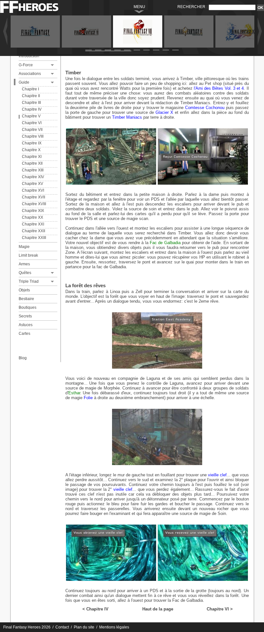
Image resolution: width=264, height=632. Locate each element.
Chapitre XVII (33, 197)
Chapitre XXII (33, 231)
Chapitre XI (32, 156)
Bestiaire (26, 299)
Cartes (24, 333)
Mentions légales (114, 627)
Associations (30, 73)
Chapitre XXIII (34, 237)
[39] (203, 183)
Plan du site (84, 627)
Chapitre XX (32, 217)
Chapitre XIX (33, 210)
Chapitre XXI (33, 224)
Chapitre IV (32, 109)
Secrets (25, 316)
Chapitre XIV (33, 177)
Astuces (26, 325)
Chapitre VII (32, 129)
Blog (23, 358)
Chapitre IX (32, 143)
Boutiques (27, 307)
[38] (111, 183)
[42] (111, 579)
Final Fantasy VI (86, 31)
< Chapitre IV (95, 609)
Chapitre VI (32, 123)
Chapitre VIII (32, 136)
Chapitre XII (32, 163)
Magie (24, 246)
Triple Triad (29, 281)
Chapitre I (30, 89)
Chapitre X (31, 150)
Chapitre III (31, 102)
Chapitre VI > (220, 609)
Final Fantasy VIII (137, 31)
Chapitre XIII (32, 170)
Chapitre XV (32, 183)
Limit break (28, 255)
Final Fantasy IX (188, 31)
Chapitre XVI (33, 190)
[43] (203, 579)
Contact (62, 627)
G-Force (26, 65)
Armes (24, 264)
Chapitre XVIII (34, 204)
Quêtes (25, 272)
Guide (24, 82)
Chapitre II (31, 96)
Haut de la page (157, 609)
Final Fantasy (35, 31)
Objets (24, 290)
